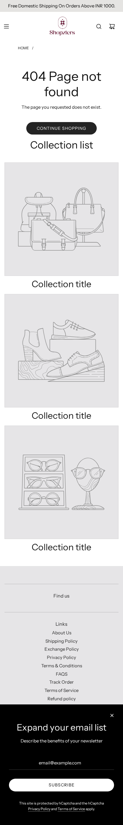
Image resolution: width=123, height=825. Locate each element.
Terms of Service (71, 809)
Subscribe (62, 785)
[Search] (98, 26)
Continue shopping (61, 128)
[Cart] (112, 26)
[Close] (112, 715)
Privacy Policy (39, 809)
